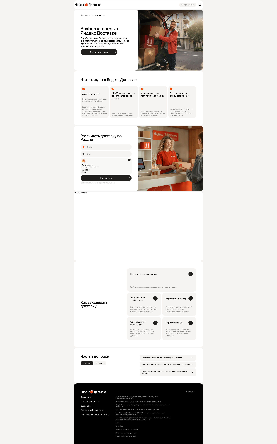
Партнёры (119, 426)
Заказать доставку (99, 52)
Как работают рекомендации (126, 436)
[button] (168, 358)
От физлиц (87, 363)
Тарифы (118, 423)
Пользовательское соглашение (127, 429)
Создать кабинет (187, 5)
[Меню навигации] (199, 5)
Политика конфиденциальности (127, 433)
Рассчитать (106, 178)
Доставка (84, 15)
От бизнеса (100, 363)
